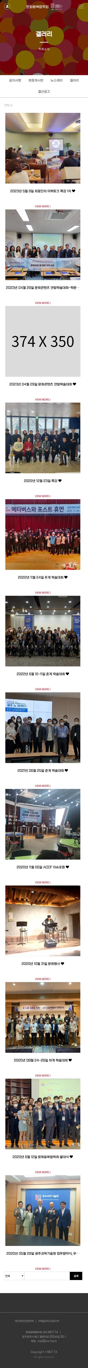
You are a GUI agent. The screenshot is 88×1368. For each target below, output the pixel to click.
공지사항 (15, 80)
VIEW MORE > (42, 206)
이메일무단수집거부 (48, 1321)
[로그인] (7, 5)
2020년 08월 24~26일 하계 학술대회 (41, 1060)
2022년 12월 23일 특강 (41, 481)
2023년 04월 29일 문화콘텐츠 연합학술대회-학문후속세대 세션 (42, 290)
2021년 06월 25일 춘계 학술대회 (41, 771)
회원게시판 (35, 80)
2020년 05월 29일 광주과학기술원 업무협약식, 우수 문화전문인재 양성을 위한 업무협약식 (42, 1256)
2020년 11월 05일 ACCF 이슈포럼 (41, 867)
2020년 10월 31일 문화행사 (41, 964)
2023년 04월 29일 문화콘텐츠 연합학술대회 (41, 384)
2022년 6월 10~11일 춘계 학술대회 (41, 674)
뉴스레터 (57, 80)
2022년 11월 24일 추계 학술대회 (41, 577)
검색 (76, 1276)
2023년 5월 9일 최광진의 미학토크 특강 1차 (41, 191)
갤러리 (74, 80)
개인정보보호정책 (24, 1321)
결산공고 (44, 92)
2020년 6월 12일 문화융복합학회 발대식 (41, 1157)
